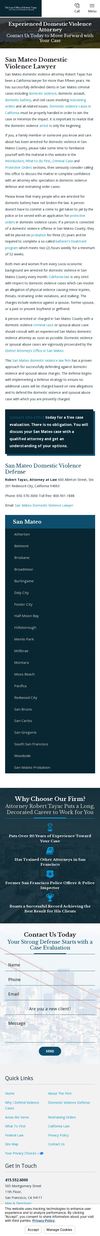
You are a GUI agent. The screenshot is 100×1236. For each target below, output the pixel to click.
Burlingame (24, 581)
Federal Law (14, 1135)
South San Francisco (31, 744)
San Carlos (23, 720)
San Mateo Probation (32, 767)
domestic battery (18, 100)
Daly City (21, 592)
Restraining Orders (62, 1117)
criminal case (43, 325)
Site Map (11, 1144)
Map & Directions (18, 1203)
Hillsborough (25, 627)
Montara (21, 662)
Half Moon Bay (26, 615)
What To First (15, 1126)
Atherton (22, 534)
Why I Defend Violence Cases (22, 1105)
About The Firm (60, 1093)
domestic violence (43, 93)
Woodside (22, 755)
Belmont (21, 545)
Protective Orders (18, 167)
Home (9, 1093)
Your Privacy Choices (21, 1153)
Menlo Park (24, 639)
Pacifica (20, 685)
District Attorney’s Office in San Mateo (34, 350)
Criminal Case (62, 161)
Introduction (14, 161)
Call (77, 11)
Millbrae (21, 650)
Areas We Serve (17, 1117)
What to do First (38, 161)
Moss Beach (24, 674)
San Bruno (23, 709)
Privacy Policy (58, 1135)
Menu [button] (92, 11)
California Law (59, 1126)
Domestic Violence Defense (69, 1102)
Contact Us (56, 1144)
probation (38, 235)
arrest (44, 125)
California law (59, 277)
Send (50, 1051)
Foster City (23, 604)
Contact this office (27, 417)
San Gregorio (25, 732)
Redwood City (25, 697)
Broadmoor (23, 569)
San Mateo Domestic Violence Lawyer (44, 505)
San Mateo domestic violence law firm (41, 360)
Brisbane (22, 557)
